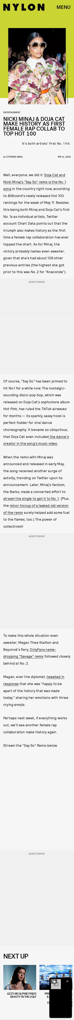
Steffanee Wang (14, 156)
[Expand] (54, 981)
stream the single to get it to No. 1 (31, 498)
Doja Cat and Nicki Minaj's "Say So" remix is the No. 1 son (34, 182)
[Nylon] (23, 7)
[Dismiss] (67, 981)
